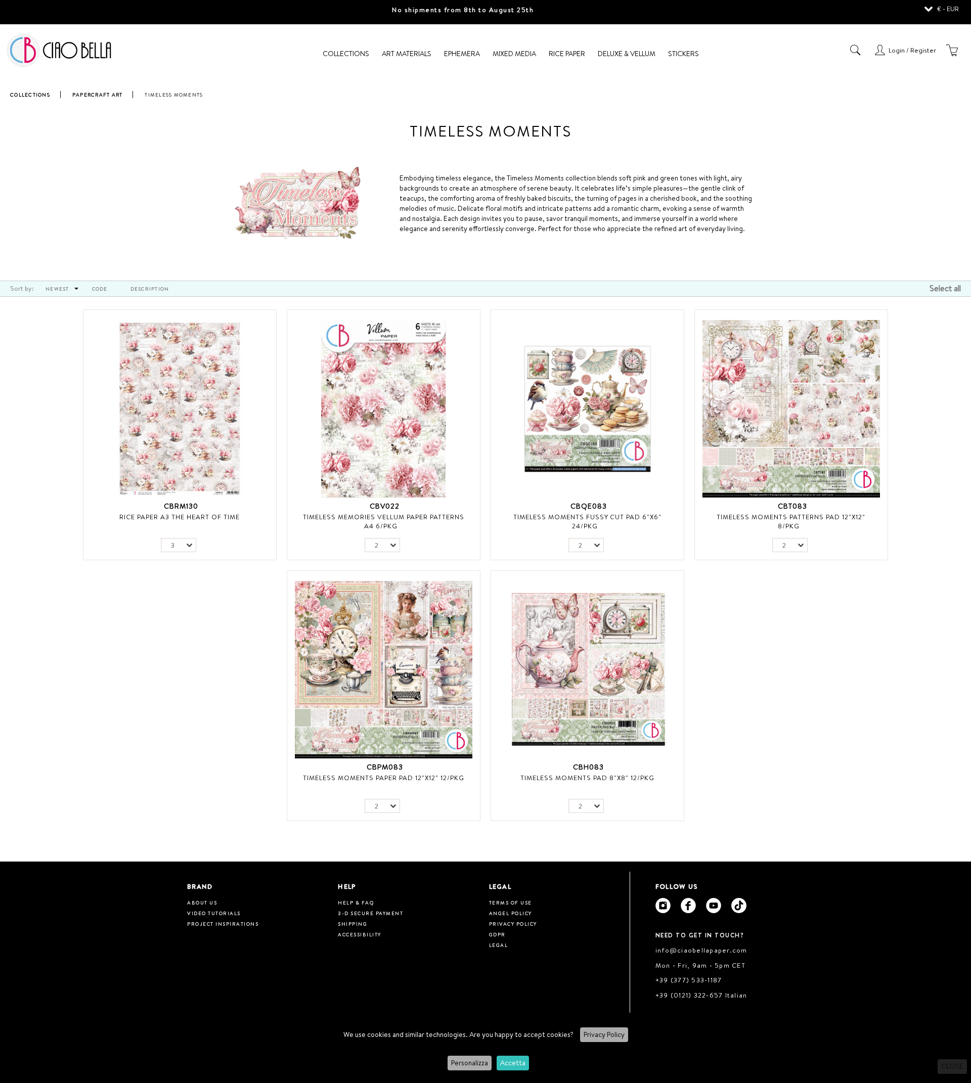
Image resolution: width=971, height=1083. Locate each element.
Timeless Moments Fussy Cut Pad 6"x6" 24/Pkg (587, 521)
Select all (945, 288)
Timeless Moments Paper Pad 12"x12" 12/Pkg (383, 777)
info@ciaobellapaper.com (701, 950)
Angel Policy (510, 913)
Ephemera (462, 54)
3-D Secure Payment (370, 913)
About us (202, 902)
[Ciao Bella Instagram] (663, 905)
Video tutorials (214, 913)
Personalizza (469, 1063)
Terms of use (510, 902)
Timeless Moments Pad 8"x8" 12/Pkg (587, 777)
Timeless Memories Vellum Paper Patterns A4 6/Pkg (383, 521)
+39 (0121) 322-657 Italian (701, 995)
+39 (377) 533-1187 (688, 979)
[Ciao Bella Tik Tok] (738, 905)
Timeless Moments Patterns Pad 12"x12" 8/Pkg (791, 521)
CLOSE (952, 1066)
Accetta (512, 1063)
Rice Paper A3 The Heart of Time (179, 516)
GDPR (497, 934)
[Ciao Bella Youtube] (713, 905)
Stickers (683, 54)
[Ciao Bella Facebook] (688, 905)
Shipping (352, 923)
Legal (498, 945)
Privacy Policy (604, 1034)
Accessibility (359, 934)
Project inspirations (222, 923)
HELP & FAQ (356, 902)
